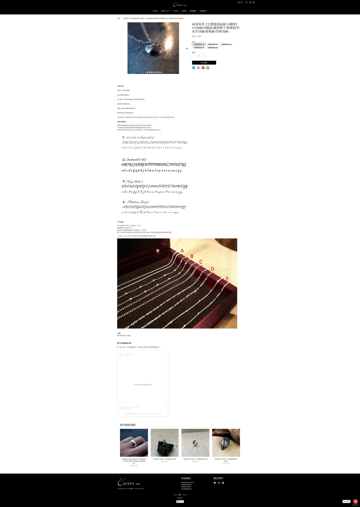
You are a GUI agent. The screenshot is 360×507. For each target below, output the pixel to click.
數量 (193, 52)
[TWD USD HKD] (240, 2)
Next (186, 48)
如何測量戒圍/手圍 (186, 489)
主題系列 (202, 11)
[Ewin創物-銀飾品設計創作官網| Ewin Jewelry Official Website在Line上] (223, 483)
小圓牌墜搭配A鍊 (198, 44)
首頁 (118, 18)
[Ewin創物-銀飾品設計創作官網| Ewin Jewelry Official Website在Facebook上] (215, 483)
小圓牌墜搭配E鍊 (212, 48)
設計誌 (184, 11)
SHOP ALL (165, 11)
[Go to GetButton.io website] (355, 505)
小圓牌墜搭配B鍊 (212, 44)
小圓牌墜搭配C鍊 (226, 44)
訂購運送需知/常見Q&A (187, 482)
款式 (193, 42)
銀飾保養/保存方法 (186, 486)
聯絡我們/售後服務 (186, 484)
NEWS (176, 11)
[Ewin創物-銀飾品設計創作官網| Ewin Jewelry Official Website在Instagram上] (219, 483)
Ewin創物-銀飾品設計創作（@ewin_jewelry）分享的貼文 (142, 413)
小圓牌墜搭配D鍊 (198, 48)
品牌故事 (193, 11)
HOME (155, 11)
